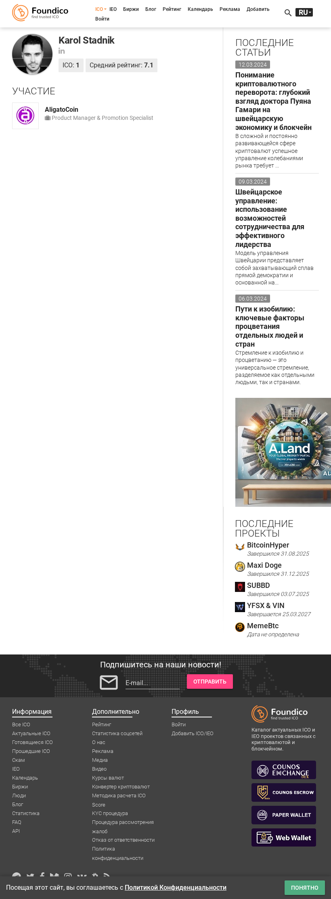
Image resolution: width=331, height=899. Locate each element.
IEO (113, 9)
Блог (150, 9)
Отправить (209, 681)
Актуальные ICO (31, 733)
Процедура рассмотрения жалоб (123, 822)
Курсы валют (108, 778)
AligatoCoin (61, 109)
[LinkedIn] (62, 50)
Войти (102, 19)
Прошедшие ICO (31, 751)
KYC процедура (110, 813)
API (16, 831)
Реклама (230, 9)
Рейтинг (172, 9)
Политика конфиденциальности (117, 849)
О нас (98, 742)
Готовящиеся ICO (32, 742)
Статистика (26, 813)
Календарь (200, 9)
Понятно (304, 887)
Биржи (131, 9)
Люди (19, 795)
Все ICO (21, 724)
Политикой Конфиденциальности (175, 887)
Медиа (100, 760)
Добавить (258, 9)
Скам (18, 760)
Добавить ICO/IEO (193, 733)
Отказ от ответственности (123, 840)
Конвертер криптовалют (121, 787)
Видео (99, 769)
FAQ (16, 822)
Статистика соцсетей (117, 733)
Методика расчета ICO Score (119, 796)
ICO (99, 9)
